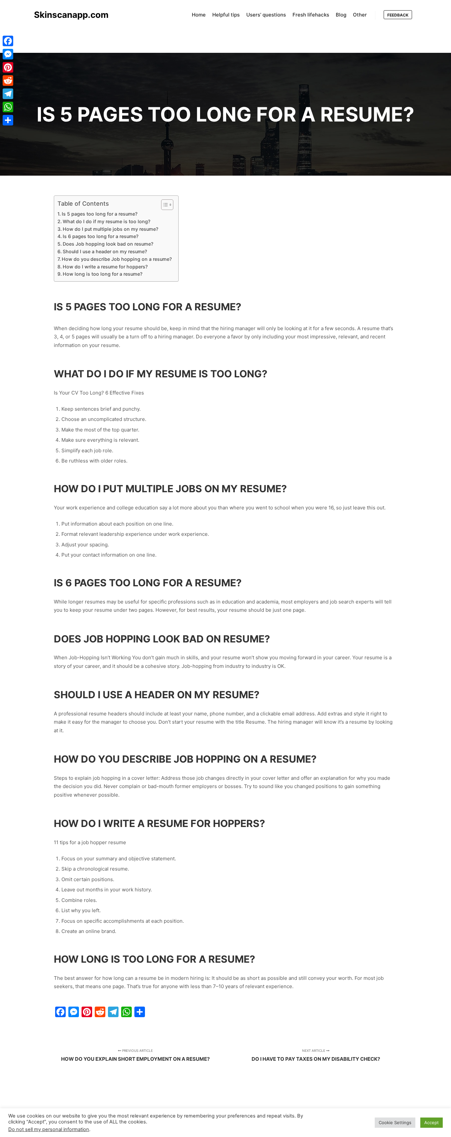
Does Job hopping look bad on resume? (108, 244)
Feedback (397, 15)
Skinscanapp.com (67, 15)
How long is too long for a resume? (102, 274)
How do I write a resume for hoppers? (105, 266)
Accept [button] (431, 1122)
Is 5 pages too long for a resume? (99, 214)
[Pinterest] (8, 67)
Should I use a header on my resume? (105, 251)
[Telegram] (8, 93)
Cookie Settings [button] (395, 1122)
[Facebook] (8, 41)
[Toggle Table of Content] (164, 204)
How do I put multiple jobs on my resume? (110, 229)
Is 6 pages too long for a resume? (100, 236)
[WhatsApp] (8, 107)
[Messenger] (8, 54)
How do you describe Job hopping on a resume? (117, 259)
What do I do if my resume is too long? (106, 221)
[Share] (8, 120)
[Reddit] (8, 80)
